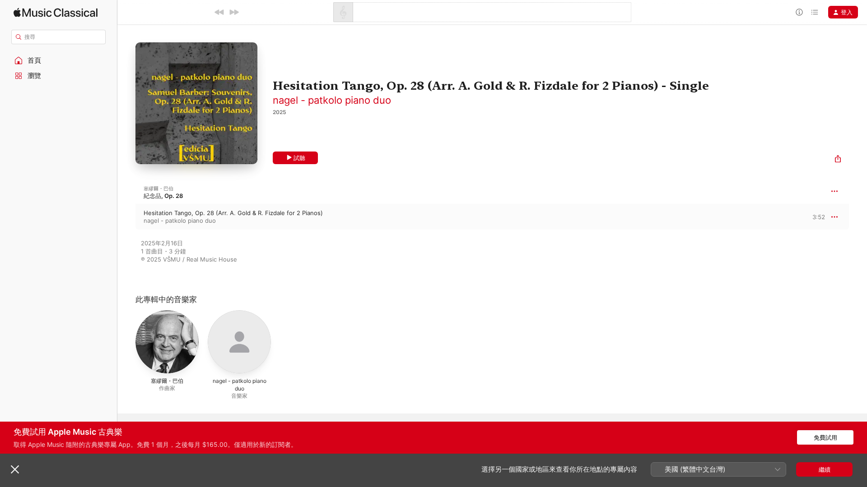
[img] (56, 12)
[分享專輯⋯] (838, 160)
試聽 (299, 157)
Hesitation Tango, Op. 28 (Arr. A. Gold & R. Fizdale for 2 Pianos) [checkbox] (233, 212)
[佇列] (814, 12)
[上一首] (219, 12)
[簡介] (799, 12)
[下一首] (234, 12)
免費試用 (825, 437)
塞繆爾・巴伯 (158, 188)
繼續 (824, 469)
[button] (59, 60)
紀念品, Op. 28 (163, 195)
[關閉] (15, 469)
